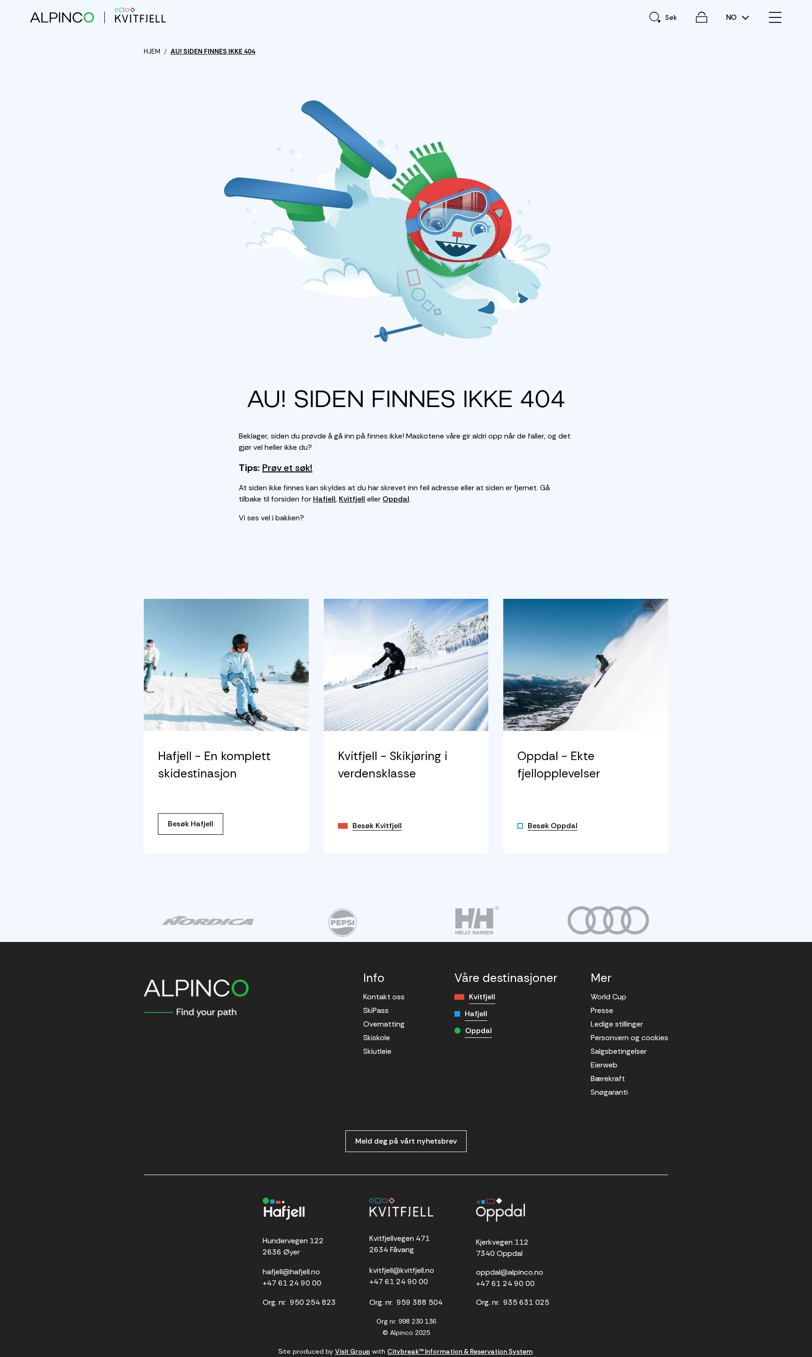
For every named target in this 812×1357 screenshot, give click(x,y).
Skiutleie (377, 1051)
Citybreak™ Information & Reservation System (459, 1351)
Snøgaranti (609, 1092)
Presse (602, 1010)
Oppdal (396, 499)
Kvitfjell (352, 499)
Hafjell (324, 499)
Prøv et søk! (287, 468)
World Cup (608, 997)
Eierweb (604, 1065)
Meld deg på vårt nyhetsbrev (406, 1141)
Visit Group (352, 1351)
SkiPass (376, 1010)
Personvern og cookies (629, 1038)
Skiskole (376, 1038)
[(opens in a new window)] (207, 920)
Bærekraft (608, 1078)
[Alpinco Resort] (62, 17)
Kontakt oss (384, 997)
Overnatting (384, 1024)
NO (732, 17)
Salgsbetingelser (619, 1051)
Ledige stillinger (617, 1024)
